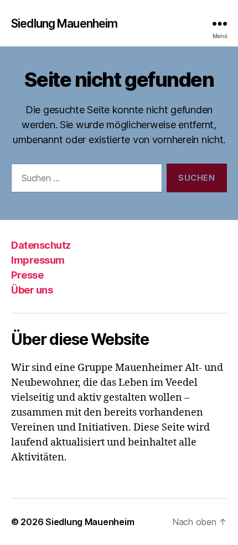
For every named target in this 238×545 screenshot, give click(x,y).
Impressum (38, 260)
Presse (27, 275)
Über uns (32, 290)
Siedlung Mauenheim (64, 23)
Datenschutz (41, 245)
